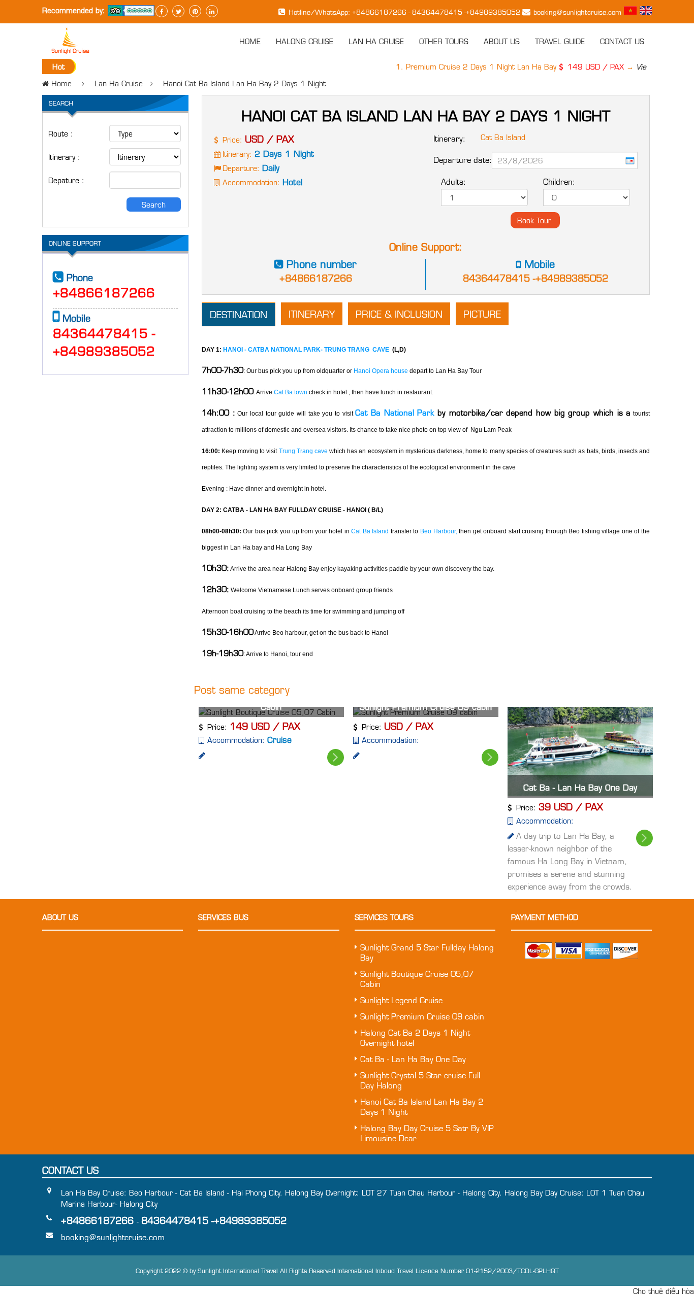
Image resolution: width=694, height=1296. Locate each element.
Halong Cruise (304, 41)
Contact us (622, 41)
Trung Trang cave (302, 451)
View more (643, 66)
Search (154, 204)
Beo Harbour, (438, 531)
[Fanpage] (161, 11)
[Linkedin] (212, 11)
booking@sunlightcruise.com (577, 12)
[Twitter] (178, 11)
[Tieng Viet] (632, 12)
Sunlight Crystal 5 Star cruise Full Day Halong (420, 1080)
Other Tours (443, 41)
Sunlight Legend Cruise (401, 1000)
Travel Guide (560, 41)
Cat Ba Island (369, 531)
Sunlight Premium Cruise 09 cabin (422, 1016)
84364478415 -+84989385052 (535, 277)
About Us (502, 41)
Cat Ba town (289, 392)
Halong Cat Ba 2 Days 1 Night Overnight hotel (415, 1038)
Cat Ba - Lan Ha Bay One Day (580, 787)
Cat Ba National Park (396, 412)
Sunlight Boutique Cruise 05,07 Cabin (417, 979)
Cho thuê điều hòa (663, 1291)
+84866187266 (315, 277)
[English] (646, 12)
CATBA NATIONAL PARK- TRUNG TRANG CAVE (318, 349)
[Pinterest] (195, 11)
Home (250, 41)
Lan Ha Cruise (376, 41)
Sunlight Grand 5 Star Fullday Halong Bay (427, 952)
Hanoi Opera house (380, 370)
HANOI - (235, 349)
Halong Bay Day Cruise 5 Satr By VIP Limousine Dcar (427, 1133)
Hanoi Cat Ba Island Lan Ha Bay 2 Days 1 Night (244, 83)
